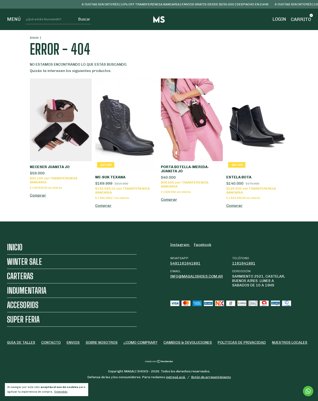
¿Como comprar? (140, 342)
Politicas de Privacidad (242, 342)
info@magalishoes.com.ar (196, 276)
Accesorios (22, 305)
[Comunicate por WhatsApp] (308, 391)
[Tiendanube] (159, 362)
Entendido (61, 391)
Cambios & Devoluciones (187, 342)
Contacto (51, 342)
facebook (202, 244)
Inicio (34, 38)
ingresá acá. (176, 377)
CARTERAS (20, 276)
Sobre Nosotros (102, 342)
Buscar (84, 19)
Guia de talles (21, 342)
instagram (180, 244)
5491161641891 (185, 263)
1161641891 (243, 263)
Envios (73, 342)
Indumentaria (26, 290)
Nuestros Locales (289, 342)
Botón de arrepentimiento (211, 377)
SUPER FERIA (23, 319)
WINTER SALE (24, 261)
